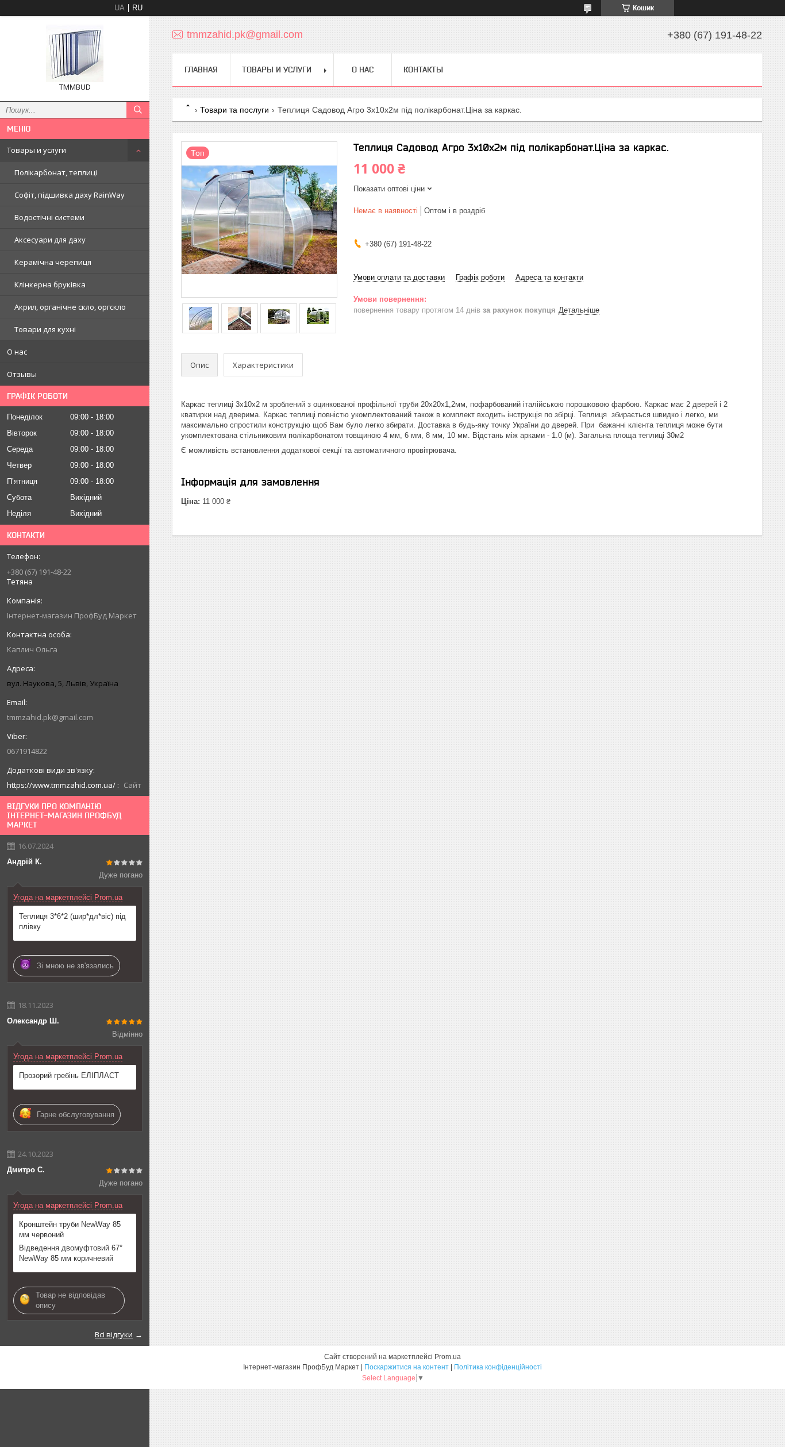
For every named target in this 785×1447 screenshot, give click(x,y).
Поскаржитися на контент (406, 1367)
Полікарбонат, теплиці (55, 172)
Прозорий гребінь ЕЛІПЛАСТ (69, 1075)
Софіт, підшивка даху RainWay (69, 195)
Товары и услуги (36, 150)
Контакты (423, 69)
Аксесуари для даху (50, 239)
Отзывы (22, 374)
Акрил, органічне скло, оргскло (70, 307)
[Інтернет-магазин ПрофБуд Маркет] (75, 53)
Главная (201, 69)
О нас (17, 352)
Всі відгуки (114, 1334)
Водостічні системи (49, 217)
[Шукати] (137, 109)
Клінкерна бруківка (50, 284)
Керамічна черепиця (52, 262)
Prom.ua (447, 1357)
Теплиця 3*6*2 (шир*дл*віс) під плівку (72, 921)
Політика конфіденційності (498, 1367)
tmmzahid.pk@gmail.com (50, 717)
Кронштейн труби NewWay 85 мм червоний (70, 1229)
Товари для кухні (45, 329)
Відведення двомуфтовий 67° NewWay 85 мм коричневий (70, 1253)
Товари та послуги (234, 109)
